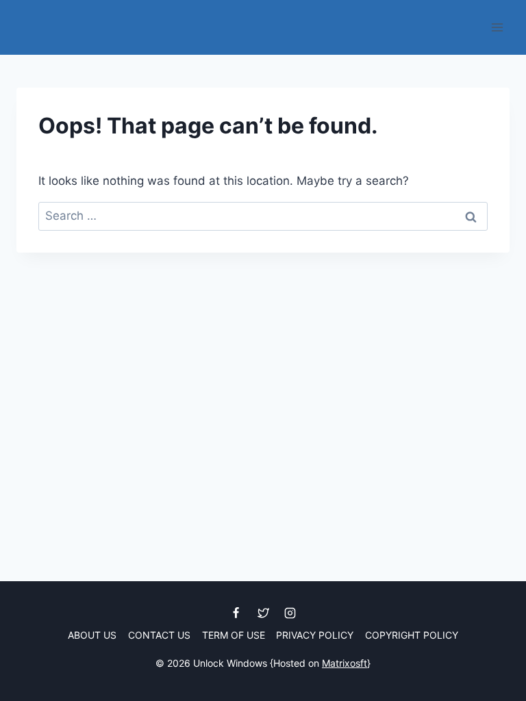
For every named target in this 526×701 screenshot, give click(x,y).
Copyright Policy (411, 635)
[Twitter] (263, 613)
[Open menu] (497, 27)
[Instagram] (289, 613)
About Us (92, 635)
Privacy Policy (314, 635)
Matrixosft (344, 663)
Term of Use (233, 635)
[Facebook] (236, 613)
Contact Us (159, 635)
